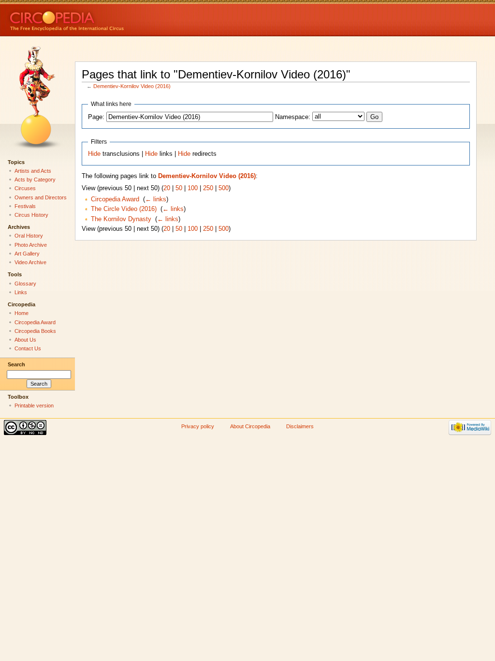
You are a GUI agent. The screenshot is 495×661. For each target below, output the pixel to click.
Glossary (25, 283)
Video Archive (30, 262)
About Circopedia (250, 426)
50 (178, 188)
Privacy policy (197, 426)
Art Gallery (27, 253)
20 (166, 188)
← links (155, 199)
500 (223, 188)
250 (208, 188)
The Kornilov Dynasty (121, 219)
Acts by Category (35, 179)
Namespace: (292, 117)
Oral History (29, 236)
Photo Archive (31, 245)
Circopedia (99, 18)
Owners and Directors (41, 197)
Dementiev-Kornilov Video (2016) (132, 86)
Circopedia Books (35, 331)
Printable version (34, 405)
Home (22, 313)
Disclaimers (300, 426)
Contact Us (28, 348)
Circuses (25, 188)
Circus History (31, 215)
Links (21, 292)
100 (193, 188)
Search (16, 364)
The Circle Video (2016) (124, 209)
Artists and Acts (33, 171)
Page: (96, 117)
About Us (25, 340)
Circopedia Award (115, 199)
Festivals (25, 206)
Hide (94, 153)
